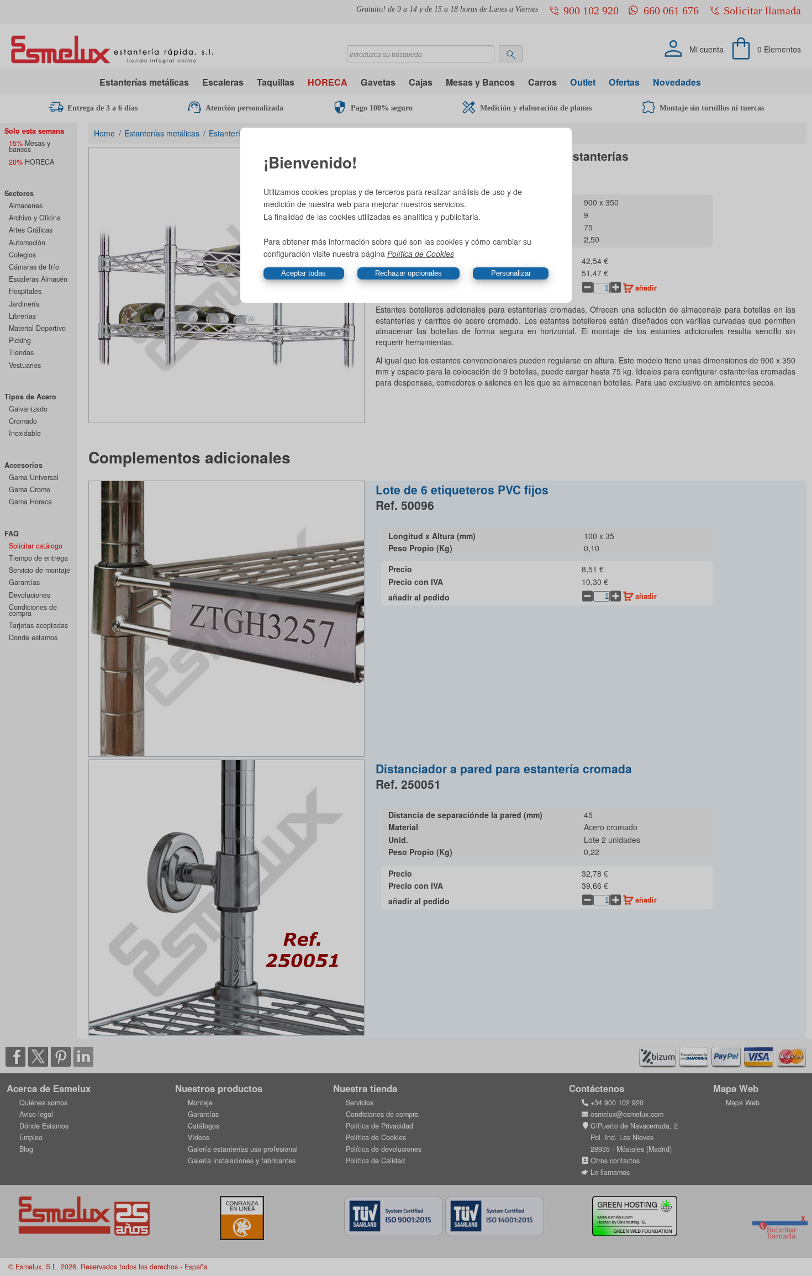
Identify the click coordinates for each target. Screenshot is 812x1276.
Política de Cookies (420, 253)
